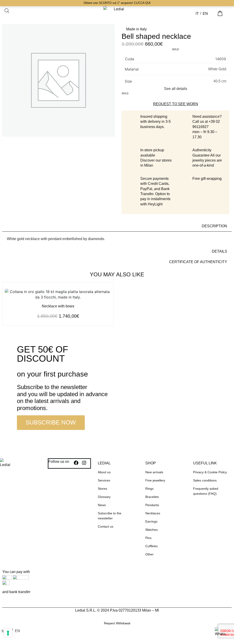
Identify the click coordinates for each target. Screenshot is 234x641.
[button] (228, 12)
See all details (175, 89)
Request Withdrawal (117, 623)
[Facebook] (76, 462)
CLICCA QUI (142, 3)
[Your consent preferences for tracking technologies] (8, 633)
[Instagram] (84, 462)
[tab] (117, 226)
